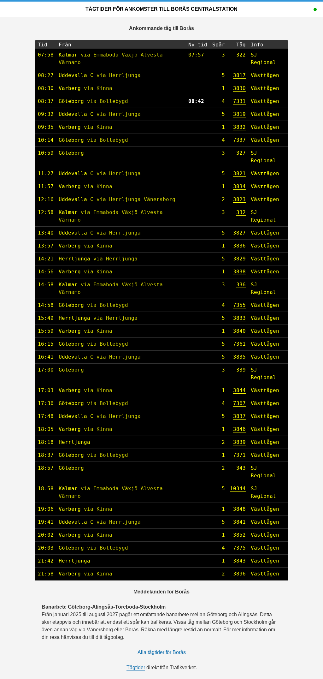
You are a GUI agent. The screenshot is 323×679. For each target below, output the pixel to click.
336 (241, 285)
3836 (239, 246)
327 (241, 153)
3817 (239, 75)
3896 (239, 574)
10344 (238, 488)
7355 (239, 305)
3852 (239, 535)
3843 (239, 561)
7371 (239, 455)
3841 (239, 522)
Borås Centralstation (204, 9)
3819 (239, 114)
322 (241, 55)
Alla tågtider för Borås (162, 652)
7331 (239, 101)
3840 (239, 331)
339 (241, 370)
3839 (239, 442)
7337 (239, 140)
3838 (239, 272)
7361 (239, 344)
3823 (239, 199)
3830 (239, 88)
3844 (239, 390)
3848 (239, 509)
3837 (239, 416)
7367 (239, 403)
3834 (239, 186)
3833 (239, 318)
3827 (239, 233)
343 (241, 468)
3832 (239, 127)
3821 (239, 173)
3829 (239, 259)
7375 (239, 548)
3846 (239, 429)
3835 (239, 357)
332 (241, 212)
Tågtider (98, 9)
